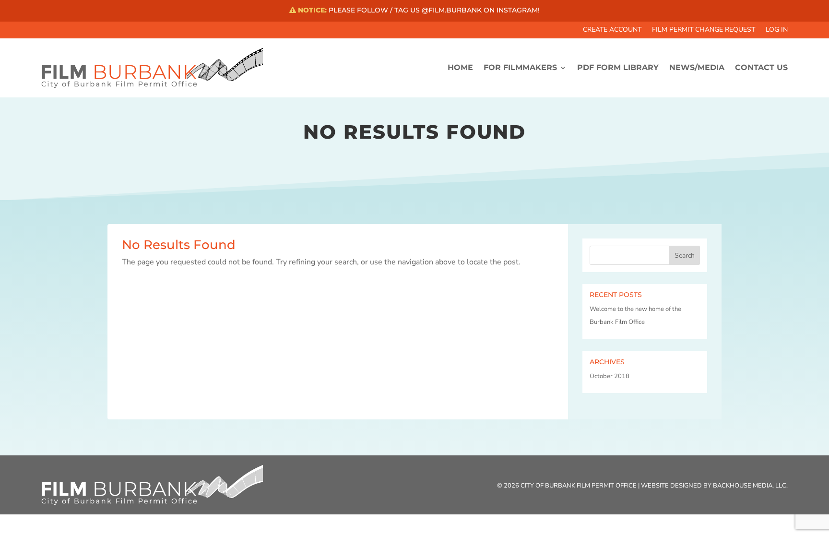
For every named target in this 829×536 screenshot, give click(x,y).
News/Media (696, 67)
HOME (460, 67)
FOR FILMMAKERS (520, 67)
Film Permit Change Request (703, 30)
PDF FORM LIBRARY (618, 67)
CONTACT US (761, 67)
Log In (777, 30)
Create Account (612, 30)
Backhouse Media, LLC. (750, 485)
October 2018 (609, 376)
